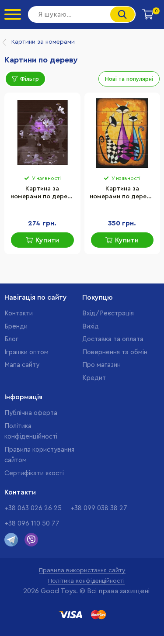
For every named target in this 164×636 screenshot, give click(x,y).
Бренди (16, 326)
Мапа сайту (21, 365)
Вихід (90, 326)
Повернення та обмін (114, 352)
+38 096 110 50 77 (31, 523)
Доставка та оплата (112, 339)
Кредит (94, 378)
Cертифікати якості (34, 473)
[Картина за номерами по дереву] (42, 133)
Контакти (18, 313)
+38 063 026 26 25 (33, 508)
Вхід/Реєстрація (108, 313)
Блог (11, 339)
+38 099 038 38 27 (98, 508)
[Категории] (12, 14)
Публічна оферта (30, 413)
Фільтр (29, 79)
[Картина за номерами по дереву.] (122, 133)
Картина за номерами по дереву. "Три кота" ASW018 (122, 193)
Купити (47, 240)
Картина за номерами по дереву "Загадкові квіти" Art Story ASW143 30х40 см (42, 193)
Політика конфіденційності (86, 581)
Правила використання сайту (82, 570)
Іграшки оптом (26, 352)
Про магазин (101, 365)
